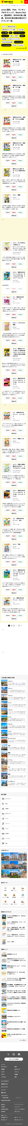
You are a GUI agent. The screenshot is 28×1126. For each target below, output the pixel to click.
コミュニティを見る (14, 1059)
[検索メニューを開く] (22, 2)
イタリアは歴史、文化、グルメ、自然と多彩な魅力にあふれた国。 (17, 683)
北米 (6, 803)
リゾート (7, 823)
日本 (6, 843)
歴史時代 (22, 36)
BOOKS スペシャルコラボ (14, 39)
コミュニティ (4, 1095)
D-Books (21, 45)
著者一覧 (3, 1092)
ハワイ (7, 818)
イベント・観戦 (5, 897)
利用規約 (3, 1106)
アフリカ (7, 838)
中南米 (7, 808)
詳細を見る (14, 80)
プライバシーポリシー (19, 1104)
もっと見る (22, 1040)
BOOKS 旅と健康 (18, 42)
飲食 (5, 890)
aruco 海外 (21, 29)
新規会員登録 (5, 1097)
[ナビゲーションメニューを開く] (26, 2)
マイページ (18, 1097)
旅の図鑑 (4, 39)
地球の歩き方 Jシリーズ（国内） (9, 29)
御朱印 (16, 36)
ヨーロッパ (8, 798)
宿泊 (23, 890)
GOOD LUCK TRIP (5, 1100)
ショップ (22, 904)
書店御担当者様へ (5, 1109)
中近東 (7, 833)
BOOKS (14, 45)
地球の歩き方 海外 (11, 26)
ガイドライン (17, 1106)
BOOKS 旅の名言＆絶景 (7, 42)
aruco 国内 (4, 32)
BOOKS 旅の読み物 (6, 45)
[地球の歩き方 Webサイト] (7, 1)
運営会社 (3, 1104)
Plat (11, 32)
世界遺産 (14, 897)
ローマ (19, 684)
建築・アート (14, 890)
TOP (2, 5)
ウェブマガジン (5, 1081)
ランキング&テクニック (19, 32)
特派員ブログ (4, 1084)
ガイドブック (7, 5)
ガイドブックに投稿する (19, 1109)
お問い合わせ (17, 1111)
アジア (6, 828)
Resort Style (5, 36)
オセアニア (8, 813)
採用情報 (3, 1111)
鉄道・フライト (14, 904)
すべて (3, 26)
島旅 (12, 36)
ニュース (3, 1090)
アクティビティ (5, 904)
